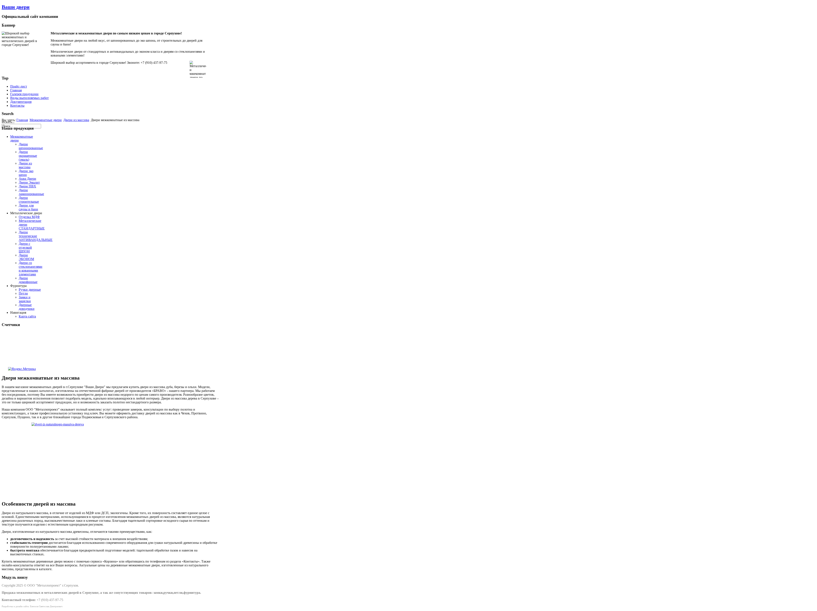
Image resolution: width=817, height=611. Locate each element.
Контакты (17, 105)
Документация (20, 101)
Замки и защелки (25, 299)
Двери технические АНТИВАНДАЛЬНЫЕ (36, 236)
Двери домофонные (28, 280)
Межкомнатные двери (46, 120)
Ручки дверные (30, 289)
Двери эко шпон (26, 173)
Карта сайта (27, 316)
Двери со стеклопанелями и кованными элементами (30, 268)
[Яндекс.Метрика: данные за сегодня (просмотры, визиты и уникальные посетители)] (22, 369)
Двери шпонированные (31, 146)
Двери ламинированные (31, 192)
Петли (23, 293)
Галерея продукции (24, 94)
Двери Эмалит (29, 182)
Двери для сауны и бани (28, 207)
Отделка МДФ (29, 217)
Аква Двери (27, 178)
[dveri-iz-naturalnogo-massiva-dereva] (110, 459)
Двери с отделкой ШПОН (25, 247)
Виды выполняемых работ (29, 98)
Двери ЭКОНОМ (26, 257)
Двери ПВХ (27, 186)
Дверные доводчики (26, 306)
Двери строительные (29, 199)
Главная (16, 90)
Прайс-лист (18, 86)
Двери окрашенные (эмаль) (28, 155)
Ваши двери (16, 7)
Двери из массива (76, 120)
